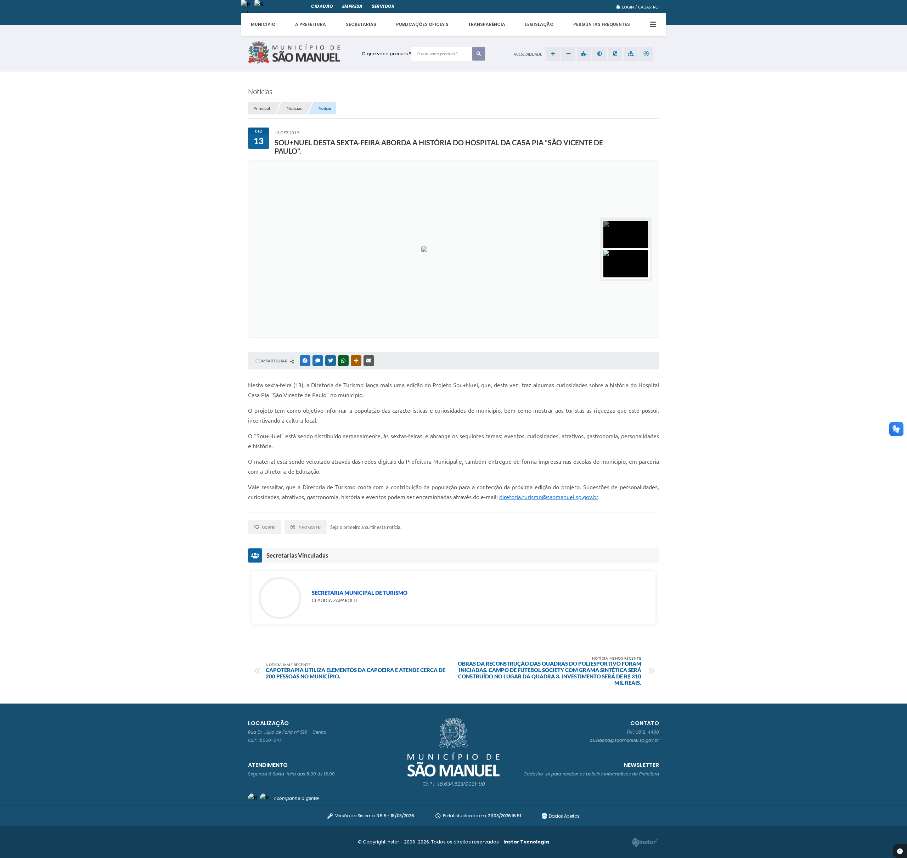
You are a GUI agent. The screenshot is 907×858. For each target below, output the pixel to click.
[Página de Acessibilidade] (646, 54)
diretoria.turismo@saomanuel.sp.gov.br (548, 497)
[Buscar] (479, 54)
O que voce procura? (386, 53)
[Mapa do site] (631, 54)
